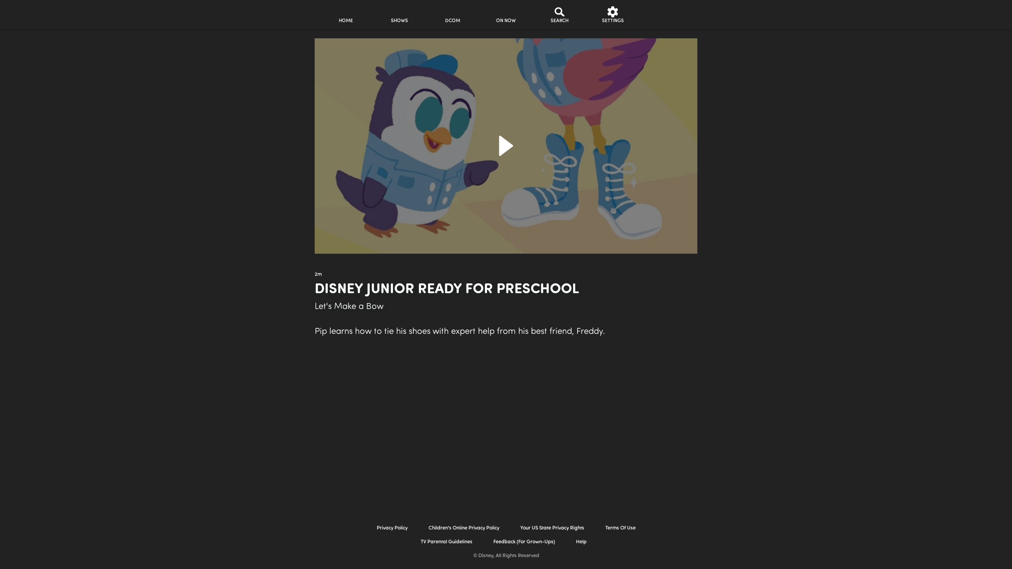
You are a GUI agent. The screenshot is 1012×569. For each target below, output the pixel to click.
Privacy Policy (392, 528)
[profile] (666, 14)
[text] (318, 275)
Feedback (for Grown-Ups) (524, 542)
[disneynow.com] (248, 13)
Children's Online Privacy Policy (464, 528)
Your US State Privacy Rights (552, 528)
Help (581, 542)
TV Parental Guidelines (446, 542)
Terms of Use (620, 528)
